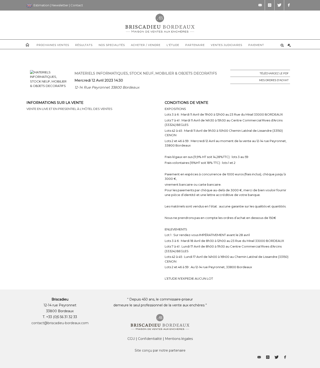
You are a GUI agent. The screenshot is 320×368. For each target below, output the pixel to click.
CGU (131, 339)
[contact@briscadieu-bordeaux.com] (260, 5)
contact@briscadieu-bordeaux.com (60, 323)
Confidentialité (150, 339)
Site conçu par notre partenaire (160, 350)
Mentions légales (179, 339)
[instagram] (269, 5)
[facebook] (289, 5)
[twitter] (279, 5)
